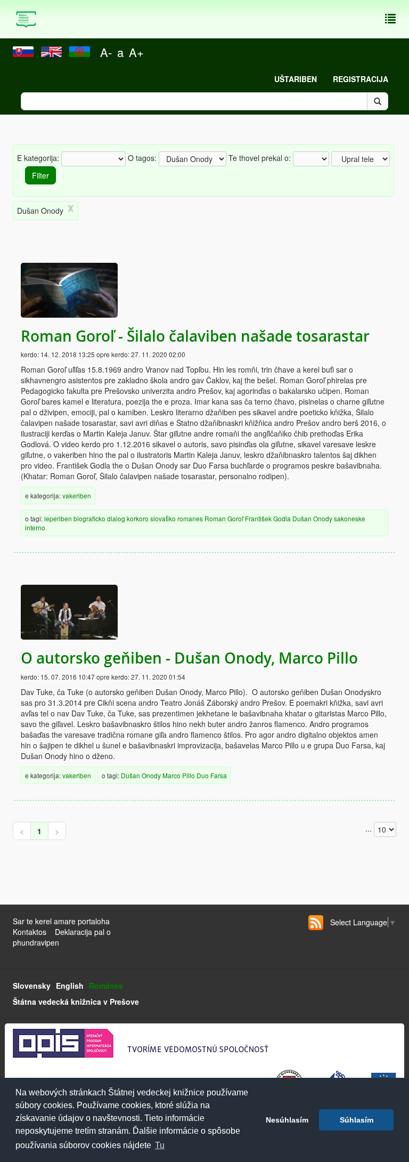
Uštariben (295, 79)
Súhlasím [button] (356, 1120)
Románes (106, 985)
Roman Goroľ (223, 518)
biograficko (89, 518)
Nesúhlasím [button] (287, 1120)
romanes (190, 518)
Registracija (360, 79)
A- (106, 52)
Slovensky (32, 985)
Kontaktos (29, 931)
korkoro (138, 518)
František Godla (268, 518)
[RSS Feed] (315, 922)
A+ (136, 52)
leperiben (58, 518)
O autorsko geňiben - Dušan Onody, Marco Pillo (189, 658)
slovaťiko (163, 518)
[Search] (377, 101)
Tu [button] (160, 1145)
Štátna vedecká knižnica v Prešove (76, 1001)
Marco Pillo (178, 775)
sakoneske (349, 518)
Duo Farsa (212, 775)
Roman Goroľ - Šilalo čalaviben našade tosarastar (195, 336)
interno (35, 527)
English (70, 985)
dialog (116, 518)
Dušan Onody (312, 518)
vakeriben (76, 495)
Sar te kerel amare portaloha (61, 921)
